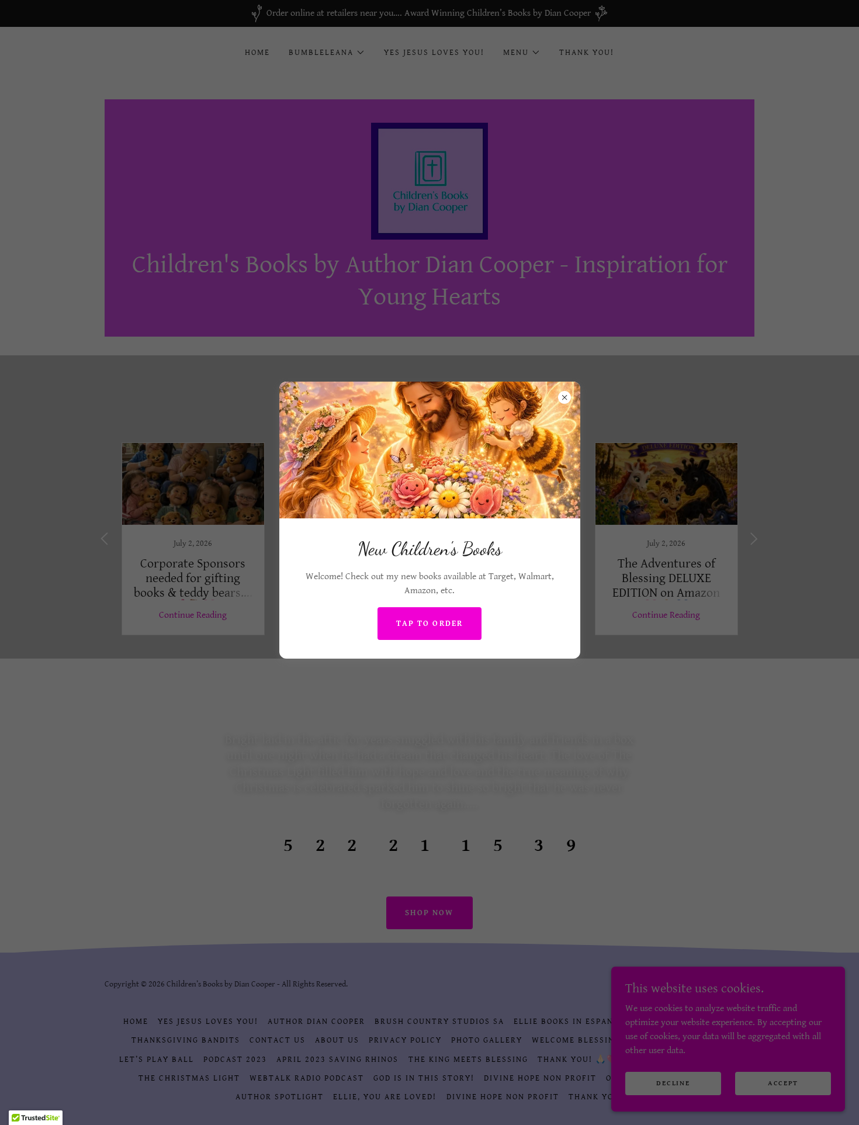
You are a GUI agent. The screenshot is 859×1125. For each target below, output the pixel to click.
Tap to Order (429, 623)
